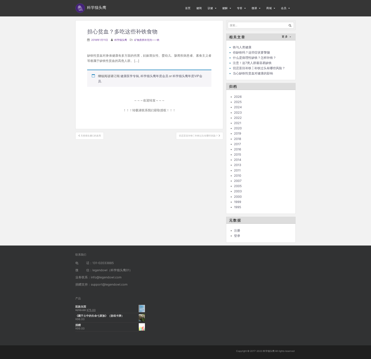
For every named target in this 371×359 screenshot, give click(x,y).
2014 (237, 160)
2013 (237, 165)
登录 (237, 236)
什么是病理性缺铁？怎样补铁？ (254, 58)
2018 (237, 139)
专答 (239, 8)
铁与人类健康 (242, 47)
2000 (238, 197)
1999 (237, 202)
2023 (238, 112)
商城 (269, 8)
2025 (238, 102)
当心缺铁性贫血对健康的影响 (253, 73)
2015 (237, 154)
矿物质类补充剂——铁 (146, 39)
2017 (237, 144)
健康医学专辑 (129, 76)
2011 (237, 170)
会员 (283, 8)
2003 (238, 191)
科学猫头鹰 (120, 39)
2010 (237, 175)
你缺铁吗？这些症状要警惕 (251, 52)
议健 (210, 8)
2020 (238, 128)
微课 (254, 8)
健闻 (199, 8)
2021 (237, 123)
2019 (237, 133)
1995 (237, 207)
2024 (238, 107)
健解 (225, 8)
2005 (238, 186)
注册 (237, 230)
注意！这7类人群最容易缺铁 (252, 63)
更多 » (287, 36)
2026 (238, 97)
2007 (238, 181)
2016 (237, 149)
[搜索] (290, 25)
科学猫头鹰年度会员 (154, 76)
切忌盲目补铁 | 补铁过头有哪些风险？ (259, 68)
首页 (188, 8)
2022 (238, 118)
